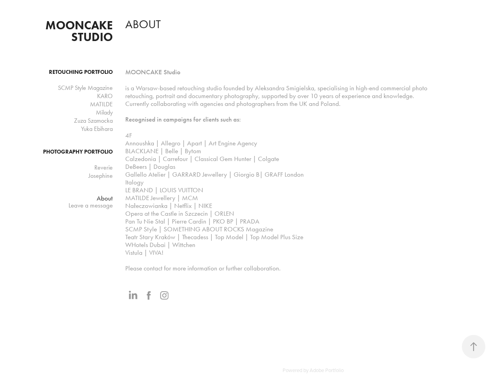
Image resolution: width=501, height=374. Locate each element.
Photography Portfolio (78, 152)
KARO (105, 96)
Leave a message (90, 205)
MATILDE (101, 104)
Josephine (100, 175)
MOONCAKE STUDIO (80, 31)
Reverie (103, 167)
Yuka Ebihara (97, 128)
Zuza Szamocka (93, 120)
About (105, 198)
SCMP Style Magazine (85, 87)
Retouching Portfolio (81, 72)
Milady (104, 112)
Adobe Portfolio (327, 370)
